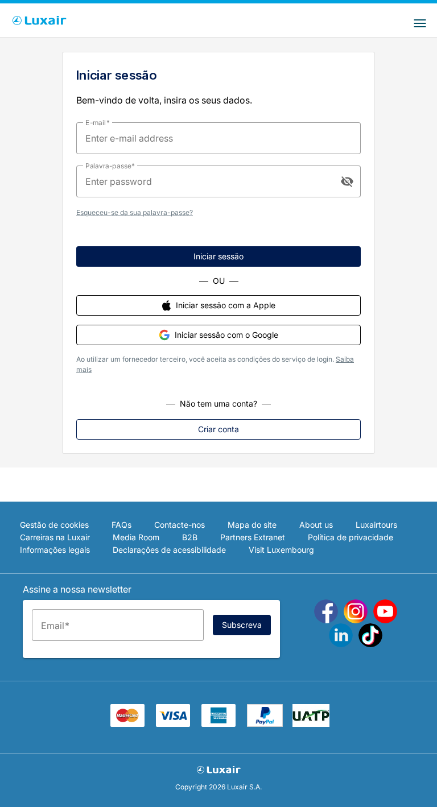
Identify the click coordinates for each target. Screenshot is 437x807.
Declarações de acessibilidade (169, 549)
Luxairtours (376, 524)
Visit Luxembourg (281, 549)
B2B (189, 537)
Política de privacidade (350, 537)
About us (316, 524)
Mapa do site (252, 524)
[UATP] (310, 723)
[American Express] (218, 723)
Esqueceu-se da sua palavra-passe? (134, 212)
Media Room (136, 537)
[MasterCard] (127, 723)
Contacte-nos (179, 524)
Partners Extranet (252, 537)
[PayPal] (265, 723)
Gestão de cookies (54, 524)
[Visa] (173, 723)
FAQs (121, 524)
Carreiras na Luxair (55, 537)
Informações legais (55, 549)
